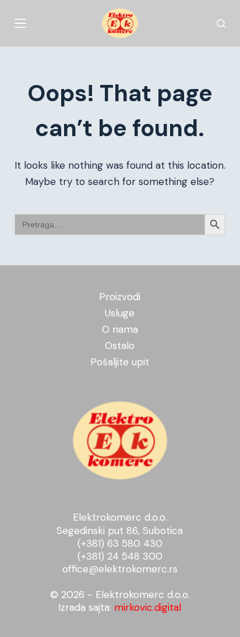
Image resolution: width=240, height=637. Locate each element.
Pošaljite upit (119, 361)
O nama (120, 329)
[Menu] (20, 23)
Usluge (120, 313)
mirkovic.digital (147, 607)
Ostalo (120, 345)
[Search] (221, 23)
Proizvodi (119, 296)
